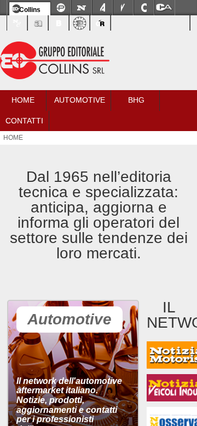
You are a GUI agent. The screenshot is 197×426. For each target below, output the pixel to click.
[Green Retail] (100, 23)
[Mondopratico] (61, 7)
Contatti (24, 120)
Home (22, 100)
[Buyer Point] (58, 23)
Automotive (79, 100)
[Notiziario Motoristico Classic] (17, 23)
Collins (29, 10)
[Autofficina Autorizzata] (38, 23)
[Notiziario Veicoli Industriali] (123, 7)
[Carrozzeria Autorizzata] (165, 7)
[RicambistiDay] (79, 23)
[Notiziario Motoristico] (81, 7)
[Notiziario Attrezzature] (102, 7)
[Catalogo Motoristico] (144, 7)
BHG (136, 100)
